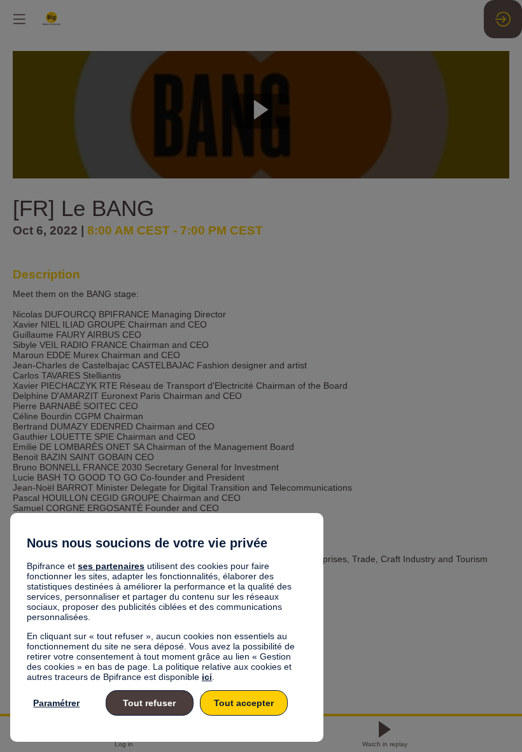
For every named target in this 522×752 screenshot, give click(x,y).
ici (207, 677)
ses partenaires (111, 566)
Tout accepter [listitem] (244, 703)
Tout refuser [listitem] (149, 703)
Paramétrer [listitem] (56, 703)
